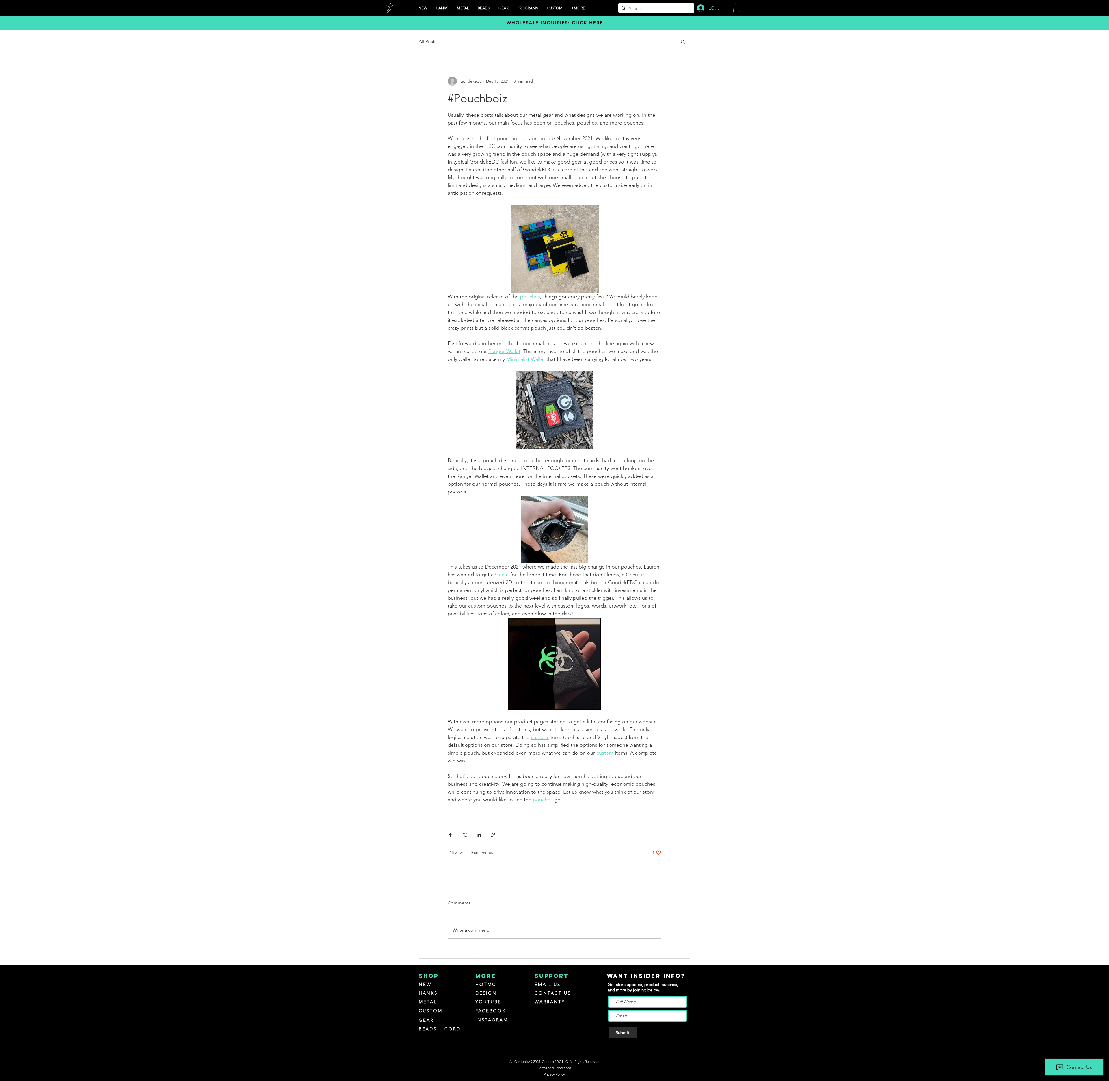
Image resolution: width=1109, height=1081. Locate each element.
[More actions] (657, 81)
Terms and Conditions (554, 1068)
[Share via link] (493, 834)
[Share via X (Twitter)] (464, 834)
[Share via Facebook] (450, 834)
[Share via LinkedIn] (478, 834)
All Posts (427, 41)
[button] (527, 8)
